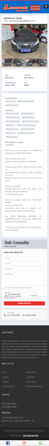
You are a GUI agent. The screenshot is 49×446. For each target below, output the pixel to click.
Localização (30, 377)
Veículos (6, 382)
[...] (38, 357)
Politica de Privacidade (34, 386)
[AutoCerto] (30, 435)
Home (5, 372)
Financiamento (31, 372)
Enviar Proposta (24, 303)
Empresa (6, 377)
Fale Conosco (31, 382)
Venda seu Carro (9, 386)
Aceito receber (18, 288)
